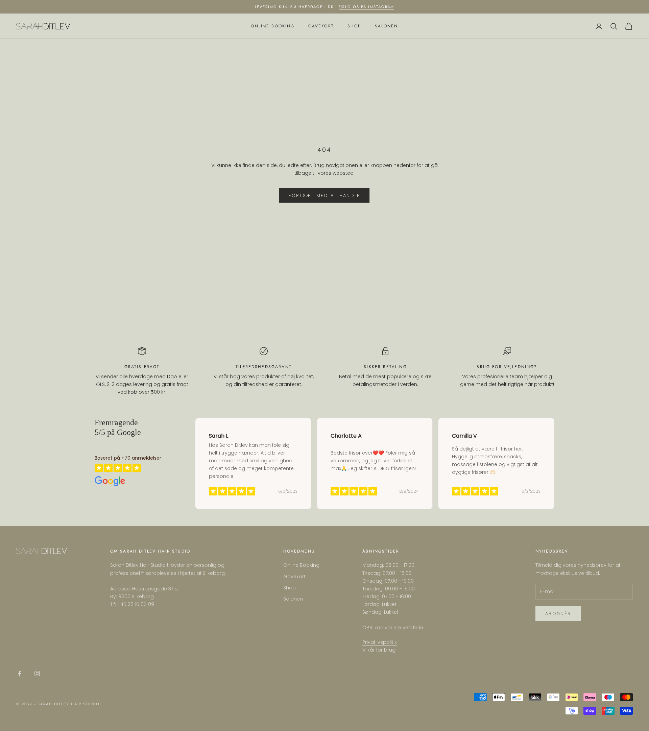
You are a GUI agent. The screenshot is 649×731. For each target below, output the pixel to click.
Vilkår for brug (378, 650)
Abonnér (558, 613)
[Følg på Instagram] (37, 673)
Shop (354, 26)
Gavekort (321, 26)
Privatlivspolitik (379, 642)
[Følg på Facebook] (19, 673)
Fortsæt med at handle (324, 195)
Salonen (386, 26)
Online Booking (272, 26)
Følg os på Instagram (366, 6)
